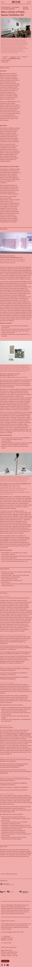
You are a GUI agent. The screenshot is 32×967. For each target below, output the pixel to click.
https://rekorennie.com (15, 580)
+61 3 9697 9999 (6, 943)
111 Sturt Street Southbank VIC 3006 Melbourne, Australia (7, 938)
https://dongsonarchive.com (9, 579)
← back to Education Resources (8, 874)
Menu (2, 2)
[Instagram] (2, 965)
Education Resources (26, 8)
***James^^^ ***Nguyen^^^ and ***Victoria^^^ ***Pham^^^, (14, 57)
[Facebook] (4, 965)
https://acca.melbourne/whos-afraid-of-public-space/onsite (16, 572)
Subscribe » (5, 961)
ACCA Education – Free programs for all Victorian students (10, 8)
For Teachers (4, 62)
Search (29, 2)
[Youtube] (8, 965)
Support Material (5, 60)
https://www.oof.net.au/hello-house (18, 575)
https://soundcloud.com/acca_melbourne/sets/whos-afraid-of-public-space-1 (16, 584)
